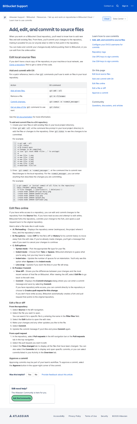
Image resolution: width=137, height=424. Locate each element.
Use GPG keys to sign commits (105, 56)
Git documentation (24, 117)
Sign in (125, 6)
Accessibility (58, 416)
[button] (117, 6)
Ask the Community (22, 398)
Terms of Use (91, 416)
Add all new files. (18, 90)
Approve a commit (100, 93)
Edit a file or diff (99, 88)
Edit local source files (101, 74)
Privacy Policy (75, 416)
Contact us (108, 6)
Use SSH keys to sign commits (105, 61)
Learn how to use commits (105, 36)
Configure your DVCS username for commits (107, 45)
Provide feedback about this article (57, 374)
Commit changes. (18, 101)
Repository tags (99, 52)
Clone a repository (17, 64)
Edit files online (98, 83)
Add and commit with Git (102, 79)
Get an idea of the (18, 107)
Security (104, 416)
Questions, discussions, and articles (107, 105)
